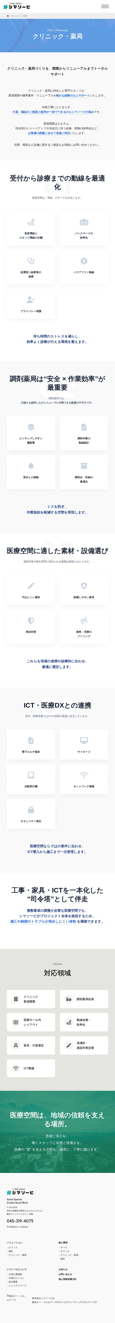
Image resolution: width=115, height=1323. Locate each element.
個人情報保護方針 (68, 1279)
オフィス (13, 1247)
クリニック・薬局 (18, 1255)
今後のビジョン (16, 1278)
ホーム (8, 16)
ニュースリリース (18, 1285)
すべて (63, 1247)
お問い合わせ (65, 1274)
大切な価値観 (15, 1274)
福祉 (11, 1251)
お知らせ (63, 1269)
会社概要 (13, 1282)
